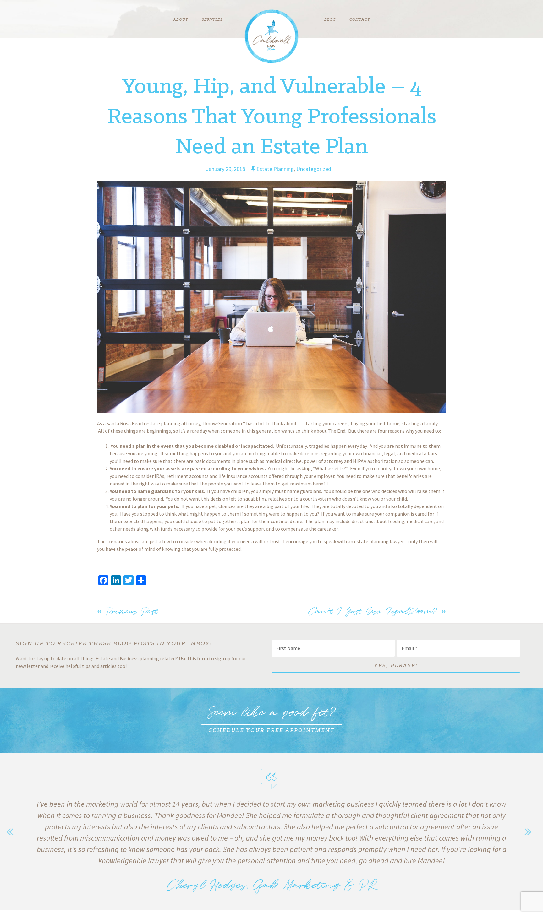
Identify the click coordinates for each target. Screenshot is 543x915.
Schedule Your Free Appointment (271, 731)
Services (212, 20)
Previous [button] (12, 831)
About (180, 20)
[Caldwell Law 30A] (272, 36)
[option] (271, 842)
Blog (330, 20)
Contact (359, 20)
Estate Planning (275, 168)
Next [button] (530, 831)
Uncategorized (313, 168)
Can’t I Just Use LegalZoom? (377, 611)
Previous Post (128, 611)
